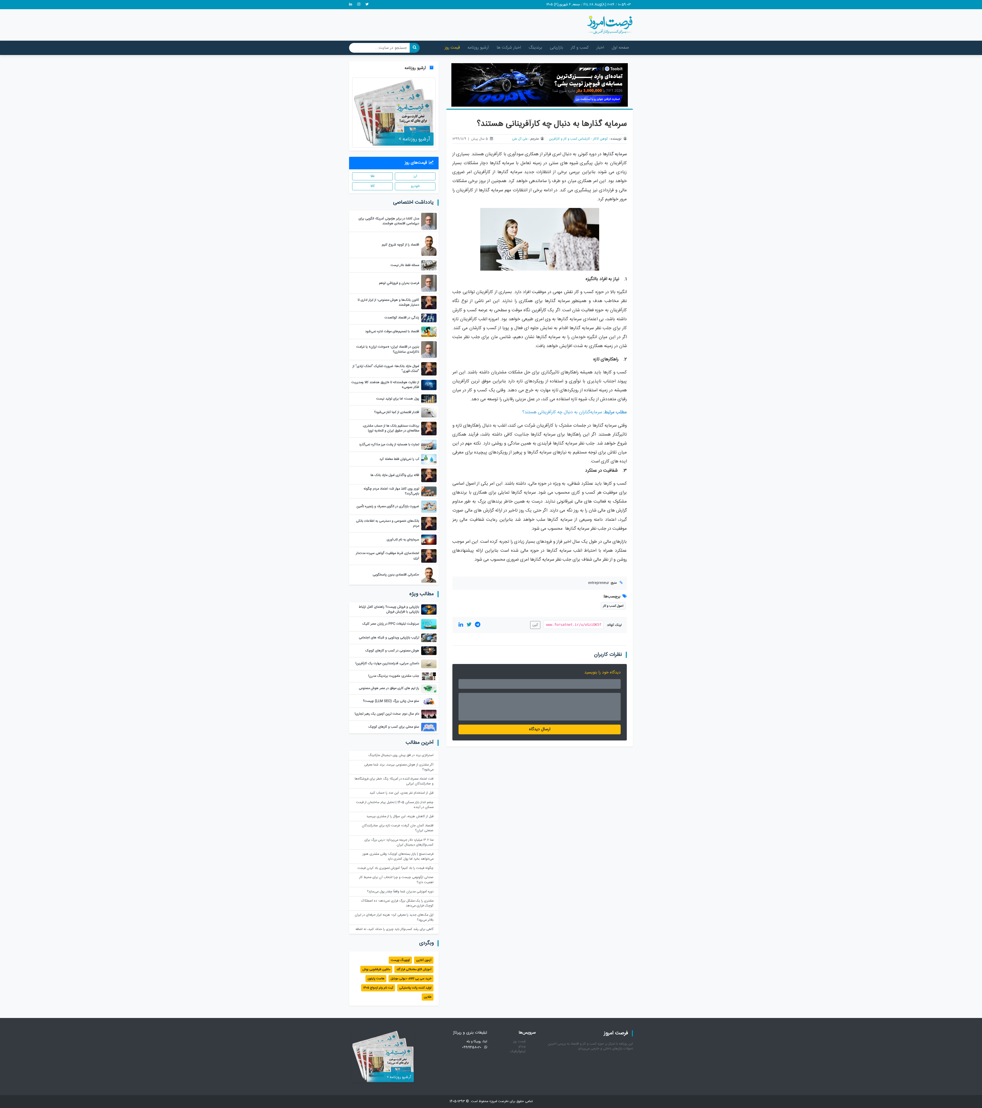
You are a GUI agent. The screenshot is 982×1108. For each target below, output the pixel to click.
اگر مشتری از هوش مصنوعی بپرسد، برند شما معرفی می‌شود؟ (398, 767)
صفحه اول (620, 47)
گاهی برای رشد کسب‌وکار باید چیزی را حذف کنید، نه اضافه (394, 929)
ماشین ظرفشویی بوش (376, 969)
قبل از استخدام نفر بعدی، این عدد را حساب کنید (401, 793)
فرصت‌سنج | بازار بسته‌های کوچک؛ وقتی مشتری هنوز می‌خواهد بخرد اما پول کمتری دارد (398, 856)
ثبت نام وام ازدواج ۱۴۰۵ (378, 987)
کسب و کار (580, 47)
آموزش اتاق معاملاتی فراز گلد (413, 969)
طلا (372, 176)
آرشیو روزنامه (478, 47)
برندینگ (535, 47)
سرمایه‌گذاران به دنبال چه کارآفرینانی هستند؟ (562, 412)
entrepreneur (598, 583)
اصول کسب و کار (613, 605)
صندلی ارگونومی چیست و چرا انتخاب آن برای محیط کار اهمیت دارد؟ (396, 880)
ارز (415, 176)
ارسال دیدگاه (539, 729)
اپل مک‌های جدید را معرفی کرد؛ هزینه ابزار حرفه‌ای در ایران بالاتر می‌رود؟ (394, 917)
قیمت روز (452, 47)
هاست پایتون (375, 978)
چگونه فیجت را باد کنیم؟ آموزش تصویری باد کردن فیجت (395, 868)
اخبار (600, 47)
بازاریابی (556, 47)
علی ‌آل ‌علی (520, 139)
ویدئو (522, 1046)
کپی (535, 625)
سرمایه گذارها (615, 154)
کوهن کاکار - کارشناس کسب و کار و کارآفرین (578, 139)
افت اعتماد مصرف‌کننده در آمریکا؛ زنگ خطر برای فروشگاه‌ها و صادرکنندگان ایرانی (394, 781)
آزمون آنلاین (423, 960)
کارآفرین (539, 310)
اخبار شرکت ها (509, 47)
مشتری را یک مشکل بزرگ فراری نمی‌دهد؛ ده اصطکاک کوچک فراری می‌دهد (397, 903)
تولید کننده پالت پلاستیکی (415, 987)
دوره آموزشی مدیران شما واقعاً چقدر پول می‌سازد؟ (400, 891)
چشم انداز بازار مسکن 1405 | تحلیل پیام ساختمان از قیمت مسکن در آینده (394, 805)
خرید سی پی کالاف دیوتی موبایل (410, 978)
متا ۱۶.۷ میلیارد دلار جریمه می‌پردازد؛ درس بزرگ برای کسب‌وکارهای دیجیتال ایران (398, 842)
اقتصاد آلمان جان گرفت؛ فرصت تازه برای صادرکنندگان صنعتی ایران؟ (397, 828)
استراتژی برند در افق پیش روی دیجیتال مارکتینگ (400, 755)
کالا (372, 186)
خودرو (415, 186)
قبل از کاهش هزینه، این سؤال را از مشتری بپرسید (399, 816)
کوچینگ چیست (400, 960)
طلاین (427, 997)
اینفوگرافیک (518, 1051)
